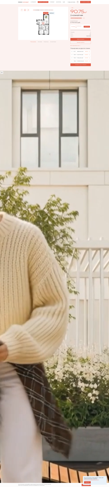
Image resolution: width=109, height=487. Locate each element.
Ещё (64, 2)
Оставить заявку (85, 2)
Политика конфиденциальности (91, 479)
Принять (87, 482)
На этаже (40, 41)
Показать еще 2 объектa (80, 64)
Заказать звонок (80, 42)
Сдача (71, 36)
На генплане (53, 41)
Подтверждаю (86, 484)
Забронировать (80, 39)
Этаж (71, 34)
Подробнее (87, 26)
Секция (72, 32)
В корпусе (46, 41)
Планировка (33, 41)
